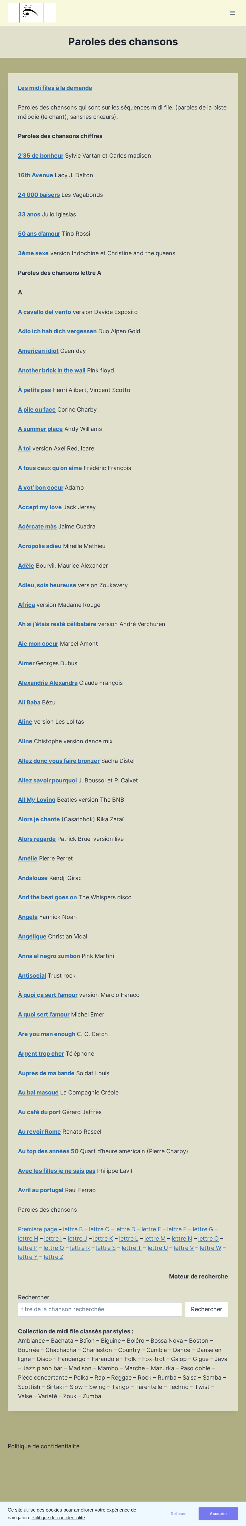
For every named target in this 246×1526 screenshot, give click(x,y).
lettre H (28, 1238)
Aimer (26, 663)
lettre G (203, 1229)
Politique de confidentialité (58, 1517)
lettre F (177, 1229)
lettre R (80, 1247)
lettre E (151, 1229)
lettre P (27, 1247)
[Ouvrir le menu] (232, 13)
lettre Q (54, 1247)
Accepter (218, 1514)
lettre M (155, 1238)
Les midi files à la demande (55, 87)
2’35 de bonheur (40, 155)
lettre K (103, 1238)
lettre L (128, 1238)
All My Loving (36, 799)
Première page (37, 1229)
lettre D (125, 1229)
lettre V (184, 1247)
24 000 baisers (39, 194)
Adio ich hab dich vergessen (57, 331)
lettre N (182, 1238)
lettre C (99, 1229)
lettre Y (28, 1256)
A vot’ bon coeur (40, 487)
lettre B (73, 1229)
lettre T (132, 1247)
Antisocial (32, 975)
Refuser (178, 1514)
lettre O (208, 1238)
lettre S (106, 1247)
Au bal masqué (38, 1092)
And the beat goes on (47, 897)
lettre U (158, 1247)
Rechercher (33, 1297)
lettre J (77, 1238)
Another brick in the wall (52, 370)
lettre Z (53, 1256)
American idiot (38, 350)
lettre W (210, 1247)
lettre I (53, 1238)
